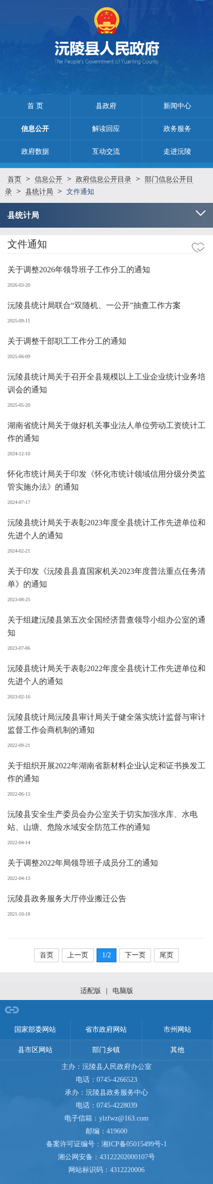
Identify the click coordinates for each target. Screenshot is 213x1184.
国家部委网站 (35, 1029)
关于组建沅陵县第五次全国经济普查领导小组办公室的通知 (106, 626)
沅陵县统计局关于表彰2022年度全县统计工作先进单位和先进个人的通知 (106, 674)
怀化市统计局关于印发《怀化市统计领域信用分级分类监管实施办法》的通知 (106, 480)
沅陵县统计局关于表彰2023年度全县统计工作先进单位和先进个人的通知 (106, 529)
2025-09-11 (18, 320)
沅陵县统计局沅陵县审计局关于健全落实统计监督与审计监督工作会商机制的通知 (106, 723)
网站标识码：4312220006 (106, 1170)
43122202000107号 (127, 1157)
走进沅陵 (177, 151)
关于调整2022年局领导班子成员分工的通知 (82, 863)
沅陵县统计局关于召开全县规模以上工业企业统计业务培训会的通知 (106, 383)
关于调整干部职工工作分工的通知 (66, 341)
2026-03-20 (18, 285)
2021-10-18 (18, 914)
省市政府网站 (106, 1029)
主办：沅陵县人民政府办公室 (106, 1066)
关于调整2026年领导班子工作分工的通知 (78, 269)
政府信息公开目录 (103, 179)
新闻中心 (177, 106)
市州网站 (177, 1029)
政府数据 (35, 151)
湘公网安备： (106, 1157)
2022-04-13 (18, 878)
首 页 (35, 106)
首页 (14, 179)
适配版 (90, 991)
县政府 (106, 106)
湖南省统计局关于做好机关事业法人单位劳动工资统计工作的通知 (106, 431)
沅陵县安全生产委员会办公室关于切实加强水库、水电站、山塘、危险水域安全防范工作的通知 (102, 820)
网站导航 (41, 1009)
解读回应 (106, 128)
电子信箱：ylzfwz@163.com (106, 1118)
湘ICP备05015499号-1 (134, 1144)
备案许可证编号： (106, 1144)
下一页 (135, 955)
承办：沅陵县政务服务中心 (106, 1092)
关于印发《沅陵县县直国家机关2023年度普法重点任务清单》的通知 (106, 577)
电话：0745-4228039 (106, 1105)
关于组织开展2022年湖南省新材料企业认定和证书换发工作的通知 (106, 772)
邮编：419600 (106, 1131)
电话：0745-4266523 (106, 1079)
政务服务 (177, 128)
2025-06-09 (18, 356)
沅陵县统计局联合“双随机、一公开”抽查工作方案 (94, 305)
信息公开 (35, 128)
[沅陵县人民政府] (106, 38)
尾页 (166, 955)
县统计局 (39, 191)
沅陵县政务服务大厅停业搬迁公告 (66, 898)
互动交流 (106, 151)
